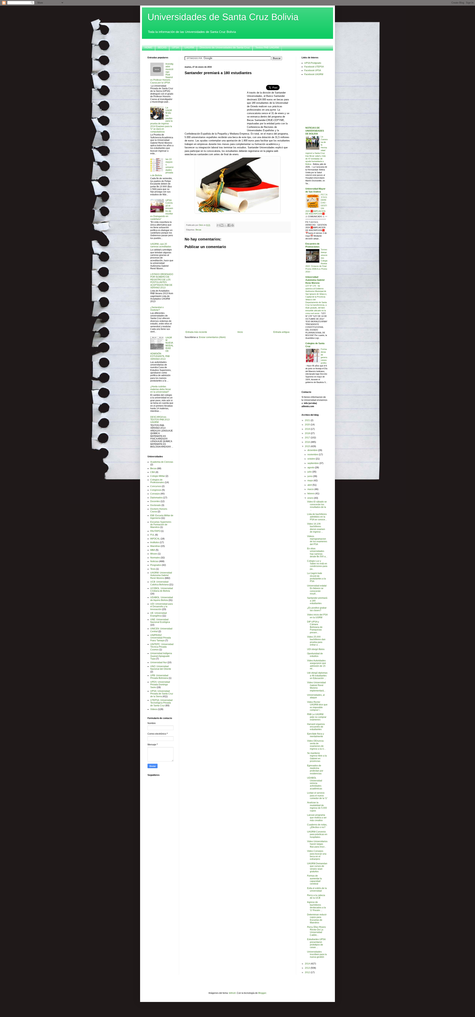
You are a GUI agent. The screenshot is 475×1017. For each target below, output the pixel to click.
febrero (311, 493)
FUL (152, 534)
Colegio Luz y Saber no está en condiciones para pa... (317, 565)
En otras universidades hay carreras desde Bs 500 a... (317, 552)
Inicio (240, 332)
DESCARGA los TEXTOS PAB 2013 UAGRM (160, 420)
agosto (311, 467)
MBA (152, 550)
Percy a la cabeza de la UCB (316, 896)
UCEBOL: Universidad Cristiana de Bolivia (161, 589)
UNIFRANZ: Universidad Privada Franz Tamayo (160, 638)
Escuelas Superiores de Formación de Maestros (160, 525)
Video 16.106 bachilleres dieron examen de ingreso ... (316, 528)
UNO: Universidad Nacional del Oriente (160, 667)
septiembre (313, 463)
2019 (308, 429)
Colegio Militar (157, 476)
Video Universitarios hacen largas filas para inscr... (317, 844)
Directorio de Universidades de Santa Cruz (225, 47)
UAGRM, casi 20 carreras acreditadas (160, 245)
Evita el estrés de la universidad (317, 889)
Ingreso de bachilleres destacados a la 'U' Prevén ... (316, 906)
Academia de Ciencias (161, 462)
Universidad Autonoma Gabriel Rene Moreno (315, 280)
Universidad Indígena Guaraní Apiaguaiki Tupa (161, 656)
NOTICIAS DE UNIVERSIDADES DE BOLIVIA (314, 131)
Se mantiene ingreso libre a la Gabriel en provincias (317, 757)
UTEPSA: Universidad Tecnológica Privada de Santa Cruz (161, 703)
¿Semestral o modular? (157, 308)
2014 (308, 963)
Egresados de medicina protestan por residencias (315, 769)
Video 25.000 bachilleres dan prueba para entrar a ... (316, 641)
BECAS (162, 47)
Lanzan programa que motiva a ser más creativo (317, 818)
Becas (198, 230)
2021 (308, 420)
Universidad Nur (158, 662)
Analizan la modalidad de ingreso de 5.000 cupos (317, 806)
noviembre (313, 454)
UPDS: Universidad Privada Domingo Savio (160, 685)
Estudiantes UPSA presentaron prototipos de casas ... (316, 943)
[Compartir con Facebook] (229, 225)
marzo (310, 489)
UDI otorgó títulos (316, 649)
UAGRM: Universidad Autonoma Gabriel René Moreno (161, 575)
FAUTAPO (155, 531)
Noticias (154, 561)
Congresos (155, 490)
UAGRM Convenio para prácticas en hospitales (317, 834)
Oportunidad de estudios (315, 654)
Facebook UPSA (312, 70)
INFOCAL (155, 538)
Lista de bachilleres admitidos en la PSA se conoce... (317, 517)
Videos (153, 709)
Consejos (155, 493)
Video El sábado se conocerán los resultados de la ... (317, 505)
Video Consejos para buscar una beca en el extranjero (316, 855)
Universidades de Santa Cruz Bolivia (223, 17)
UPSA (175, 47)
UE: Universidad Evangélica (158, 614)
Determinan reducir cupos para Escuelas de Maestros (317, 918)
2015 (308, 446)
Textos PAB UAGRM (267, 47)
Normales (155, 557)
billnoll (232, 993)
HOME (148, 47)
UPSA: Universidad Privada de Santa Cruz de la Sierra (161, 694)
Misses (153, 553)
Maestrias (155, 546)
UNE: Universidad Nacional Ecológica (160, 620)
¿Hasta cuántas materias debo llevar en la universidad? (160, 389)
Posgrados (155, 565)
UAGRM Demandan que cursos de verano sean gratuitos (317, 867)
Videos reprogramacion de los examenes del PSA (317, 540)
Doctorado (155, 505)
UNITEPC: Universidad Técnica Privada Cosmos (161, 647)
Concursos (155, 486)
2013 (308, 968)
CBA (152, 472)
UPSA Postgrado (312, 63)
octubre (311, 458)
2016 (308, 442)
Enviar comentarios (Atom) (212, 337)
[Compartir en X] (225, 225)
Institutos (154, 542)
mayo (310, 480)
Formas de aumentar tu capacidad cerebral (314, 879)
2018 (308, 433)
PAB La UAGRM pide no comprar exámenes (316, 717)
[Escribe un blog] (222, 225)
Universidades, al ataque (316, 696)
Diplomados (156, 497)
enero (310, 498)
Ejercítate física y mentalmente (315, 735)
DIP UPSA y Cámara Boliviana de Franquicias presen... (314, 627)
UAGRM (189, 47)
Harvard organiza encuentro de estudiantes (316, 727)
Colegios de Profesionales (157, 481)
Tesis (152, 569)
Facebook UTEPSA (314, 66)
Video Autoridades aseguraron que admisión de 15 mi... (316, 664)
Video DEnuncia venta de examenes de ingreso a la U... (316, 745)
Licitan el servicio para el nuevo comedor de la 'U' (317, 796)
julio (309, 471)
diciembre (312, 450)
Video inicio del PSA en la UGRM (317, 616)
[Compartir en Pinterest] (232, 225)
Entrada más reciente (196, 332)
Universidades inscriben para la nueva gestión (317, 954)
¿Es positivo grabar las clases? (317, 609)
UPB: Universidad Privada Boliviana (159, 676)
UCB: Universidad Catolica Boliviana (159, 583)
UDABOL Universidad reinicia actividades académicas (314, 783)
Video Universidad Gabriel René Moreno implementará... (316, 686)
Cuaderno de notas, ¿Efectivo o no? (317, 826)
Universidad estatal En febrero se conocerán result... (317, 589)
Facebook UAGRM (313, 74)
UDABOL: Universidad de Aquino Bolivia (161, 598)
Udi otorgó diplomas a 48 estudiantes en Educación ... (317, 676)
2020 (308, 424)
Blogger (262, 993)
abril (309, 485)
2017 (308, 437)
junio (310, 476)
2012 (308, 972)
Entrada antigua (281, 332)
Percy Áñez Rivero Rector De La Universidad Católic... (316, 931)
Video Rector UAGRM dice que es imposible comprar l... (317, 706)
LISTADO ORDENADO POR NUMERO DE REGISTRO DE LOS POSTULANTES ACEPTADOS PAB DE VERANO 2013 (161, 281)
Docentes (155, 501)
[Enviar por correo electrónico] (218, 225)
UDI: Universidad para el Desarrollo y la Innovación (161, 607)
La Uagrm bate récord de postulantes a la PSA (316, 577)
